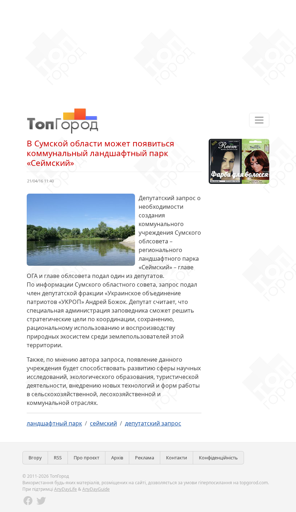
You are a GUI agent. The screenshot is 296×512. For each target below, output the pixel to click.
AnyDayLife (65, 489)
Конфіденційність (218, 457)
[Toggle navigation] (259, 120)
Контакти (176, 457)
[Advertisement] (148, 50)
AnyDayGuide (96, 489)
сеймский (103, 423)
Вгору (35, 457)
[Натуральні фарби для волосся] (239, 161)
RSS (58, 457)
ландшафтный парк (54, 423)
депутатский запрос (153, 423)
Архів (117, 457)
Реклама (144, 457)
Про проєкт (86, 457)
